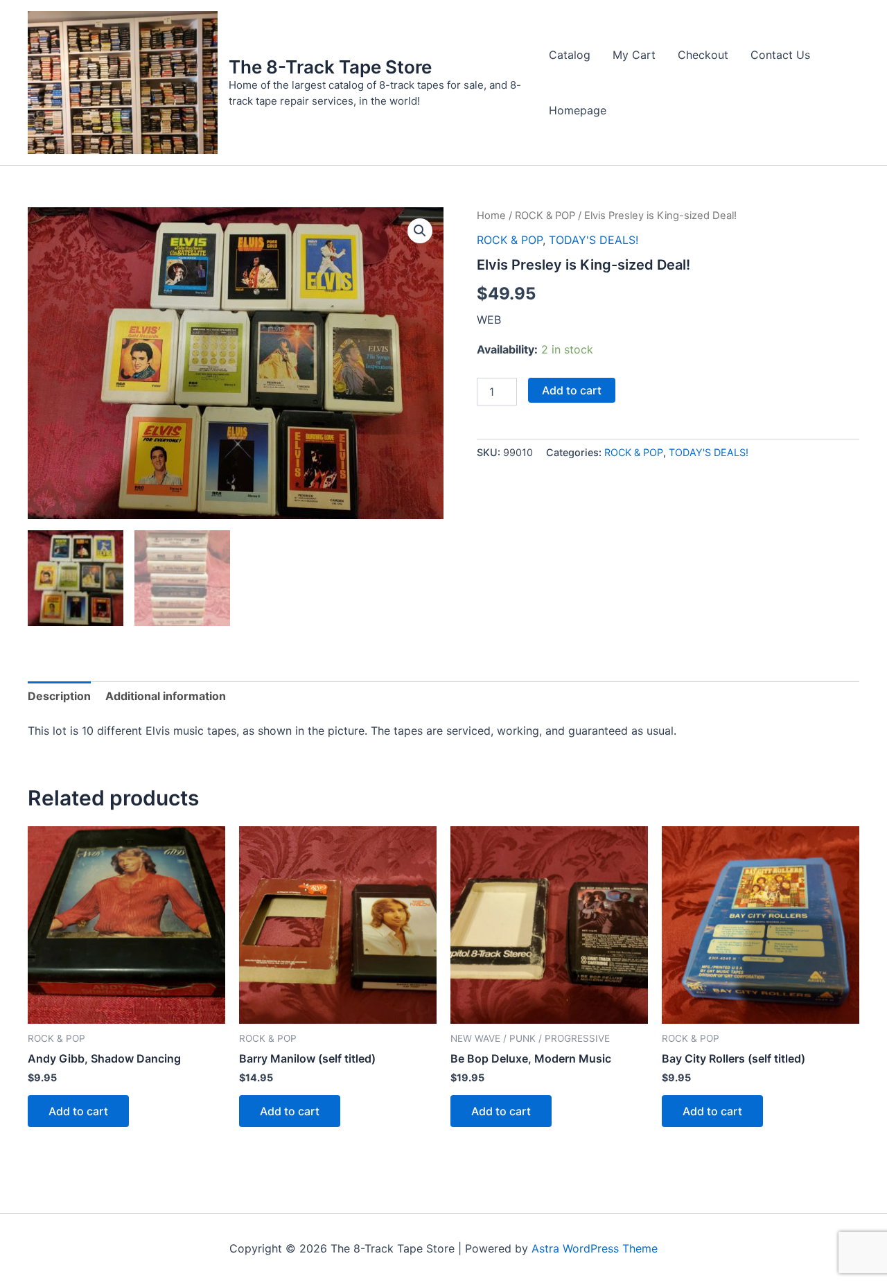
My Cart (634, 55)
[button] (419, 230)
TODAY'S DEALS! (593, 240)
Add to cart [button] (78, 1111)
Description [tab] (59, 696)
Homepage (577, 110)
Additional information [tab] (165, 696)
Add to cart (571, 390)
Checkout (703, 55)
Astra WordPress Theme (595, 1248)
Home (491, 215)
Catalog (569, 55)
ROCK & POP (545, 215)
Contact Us (780, 55)
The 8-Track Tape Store (330, 67)
